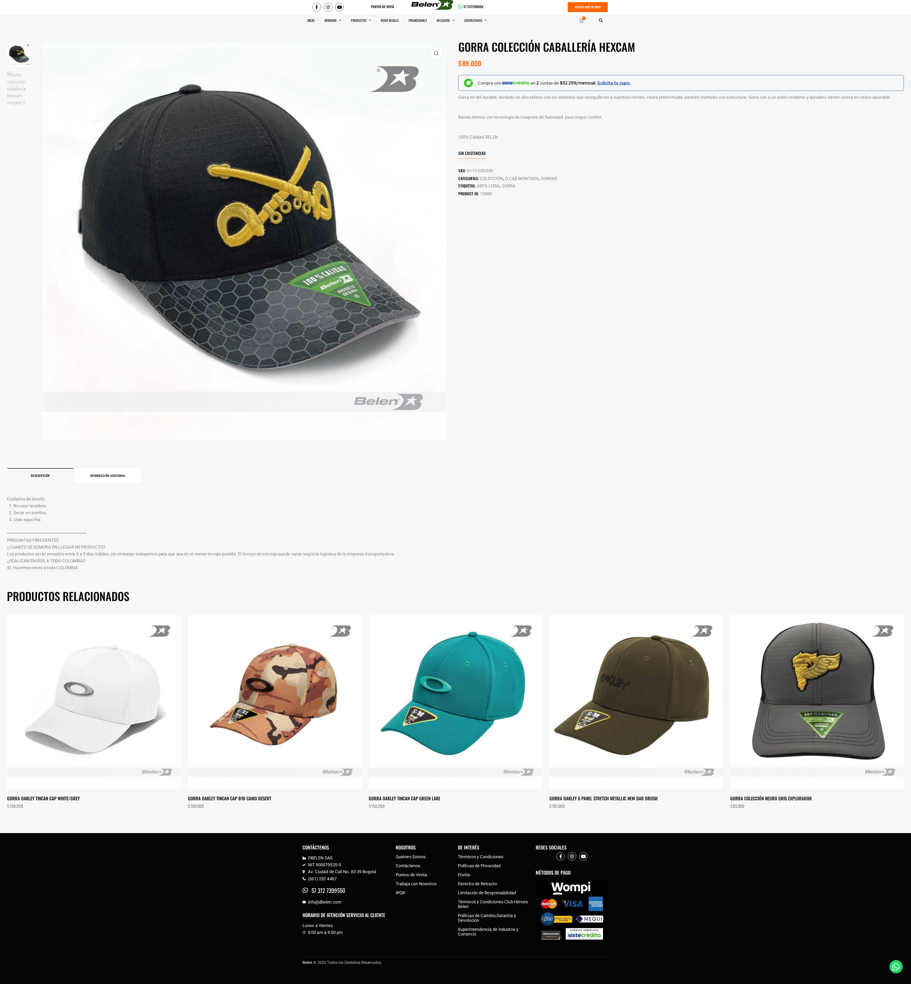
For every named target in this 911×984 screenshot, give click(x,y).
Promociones (418, 20)
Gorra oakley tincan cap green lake (404, 798)
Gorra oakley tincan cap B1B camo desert (229, 798)
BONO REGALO (390, 20)
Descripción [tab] (40, 475)
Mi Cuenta (443, 20)
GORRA (509, 185)
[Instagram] (328, 7)
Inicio (311, 20)
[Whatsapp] (896, 966)
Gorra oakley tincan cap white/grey (43, 798)
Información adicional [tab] (107, 475)
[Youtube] (339, 7)
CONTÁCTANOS (473, 20)
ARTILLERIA (488, 185)
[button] (601, 20)
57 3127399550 (473, 6)
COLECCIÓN (491, 178)
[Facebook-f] (316, 7)
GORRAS (549, 178)
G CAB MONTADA (522, 178)
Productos (359, 20)
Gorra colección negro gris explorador (771, 798)
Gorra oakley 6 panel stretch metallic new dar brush (603, 798)
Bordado (331, 20)
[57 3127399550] (460, 6)
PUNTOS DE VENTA (382, 6)
